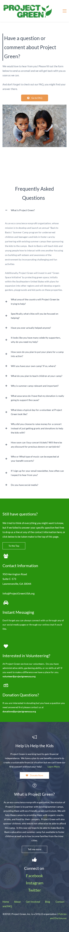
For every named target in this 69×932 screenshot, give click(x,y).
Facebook (34, 875)
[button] (34, 210)
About (17, 901)
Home (6, 901)
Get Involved (33, 901)
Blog (47, 901)
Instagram (34, 882)
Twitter (34, 890)
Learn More (53, 766)
